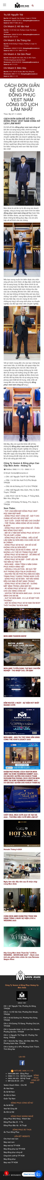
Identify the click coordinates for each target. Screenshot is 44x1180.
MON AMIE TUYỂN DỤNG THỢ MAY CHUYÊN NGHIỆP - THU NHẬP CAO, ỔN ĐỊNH (22, 669)
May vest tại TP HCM (12, 1145)
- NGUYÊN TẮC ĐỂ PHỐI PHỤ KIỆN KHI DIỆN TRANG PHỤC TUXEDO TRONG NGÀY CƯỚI (21, 575)
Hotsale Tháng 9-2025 (13, 849)
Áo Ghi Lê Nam (10, 1095)
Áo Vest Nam (9, 1088)
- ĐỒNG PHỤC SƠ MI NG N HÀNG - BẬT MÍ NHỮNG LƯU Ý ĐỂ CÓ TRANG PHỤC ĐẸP (21, 550)
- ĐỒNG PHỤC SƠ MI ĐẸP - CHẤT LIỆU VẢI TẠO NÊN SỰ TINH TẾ (21, 560)
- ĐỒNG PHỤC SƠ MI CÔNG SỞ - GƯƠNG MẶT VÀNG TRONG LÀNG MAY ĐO (20, 584)
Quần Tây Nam (9, 1098)
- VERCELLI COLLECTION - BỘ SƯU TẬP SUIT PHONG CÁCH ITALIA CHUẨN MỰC (20, 570)
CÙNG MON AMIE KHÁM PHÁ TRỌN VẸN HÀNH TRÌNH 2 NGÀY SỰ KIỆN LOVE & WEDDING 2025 (20, 918)
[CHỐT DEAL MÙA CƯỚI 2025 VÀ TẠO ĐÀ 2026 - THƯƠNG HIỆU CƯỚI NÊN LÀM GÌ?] (22, 799)
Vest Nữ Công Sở (10, 1108)
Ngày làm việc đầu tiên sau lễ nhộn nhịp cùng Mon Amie (20, 882)
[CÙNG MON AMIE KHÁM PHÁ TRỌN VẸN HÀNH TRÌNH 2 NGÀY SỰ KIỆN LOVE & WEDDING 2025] (22, 900)
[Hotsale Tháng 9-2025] (22, 833)
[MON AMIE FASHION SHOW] (22, 620)
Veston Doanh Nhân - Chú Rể (15, 1085)
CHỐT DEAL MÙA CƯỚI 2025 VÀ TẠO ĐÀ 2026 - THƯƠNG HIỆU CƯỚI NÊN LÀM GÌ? (21, 816)
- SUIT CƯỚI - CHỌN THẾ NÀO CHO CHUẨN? (22, 520)
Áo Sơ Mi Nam (9, 1092)
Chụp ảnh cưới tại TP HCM (14, 1155)
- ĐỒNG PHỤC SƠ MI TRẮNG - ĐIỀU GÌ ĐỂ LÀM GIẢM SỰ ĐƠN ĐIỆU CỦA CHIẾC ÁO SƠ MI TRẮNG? (21, 540)
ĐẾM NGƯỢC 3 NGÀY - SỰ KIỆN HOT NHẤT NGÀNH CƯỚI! (21, 704)
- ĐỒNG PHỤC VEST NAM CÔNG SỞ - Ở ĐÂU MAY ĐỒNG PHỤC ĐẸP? (22, 529)
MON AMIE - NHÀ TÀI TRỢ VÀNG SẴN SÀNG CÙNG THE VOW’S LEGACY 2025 (22, 738)
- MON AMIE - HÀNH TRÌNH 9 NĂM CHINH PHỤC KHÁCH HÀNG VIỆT (20, 565)
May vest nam (9, 1142)
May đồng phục (10, 1159)
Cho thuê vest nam (11, 1138)
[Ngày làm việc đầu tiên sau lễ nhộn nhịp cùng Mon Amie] (22, 865)
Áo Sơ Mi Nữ (8, 1105)
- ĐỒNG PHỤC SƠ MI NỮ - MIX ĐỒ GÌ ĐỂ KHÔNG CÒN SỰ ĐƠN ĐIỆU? (20, 546)
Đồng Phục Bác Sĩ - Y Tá (13, 1122)
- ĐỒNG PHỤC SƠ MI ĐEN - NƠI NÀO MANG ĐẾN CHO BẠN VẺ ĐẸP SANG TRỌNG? (21, 579)
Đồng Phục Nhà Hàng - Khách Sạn (17, 1118)
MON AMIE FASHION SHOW (15, 636)
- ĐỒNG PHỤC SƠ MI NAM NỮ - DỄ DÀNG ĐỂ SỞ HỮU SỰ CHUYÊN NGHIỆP (22, 555)
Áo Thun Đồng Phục (11, 1132)
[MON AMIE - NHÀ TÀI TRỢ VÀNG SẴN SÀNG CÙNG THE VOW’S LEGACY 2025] (22, 721)
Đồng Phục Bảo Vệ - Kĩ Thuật (15, 1125)
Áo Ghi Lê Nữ (9, 1112)
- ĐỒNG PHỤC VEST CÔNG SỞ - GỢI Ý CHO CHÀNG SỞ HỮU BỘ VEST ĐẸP (21, 517)
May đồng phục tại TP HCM (14, 1149)
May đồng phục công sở (13, 1152)
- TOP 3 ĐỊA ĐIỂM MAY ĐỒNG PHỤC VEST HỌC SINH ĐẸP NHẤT (21, 512)
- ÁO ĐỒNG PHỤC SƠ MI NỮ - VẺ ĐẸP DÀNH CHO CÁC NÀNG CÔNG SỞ (21, 589)
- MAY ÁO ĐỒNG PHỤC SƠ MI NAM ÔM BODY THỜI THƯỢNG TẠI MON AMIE (22, 604)
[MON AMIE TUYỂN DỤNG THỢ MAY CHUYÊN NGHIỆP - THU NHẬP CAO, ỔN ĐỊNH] (22, 652)
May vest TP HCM (11, 1162)
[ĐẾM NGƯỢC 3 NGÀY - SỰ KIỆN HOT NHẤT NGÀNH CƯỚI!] (22, 686)
